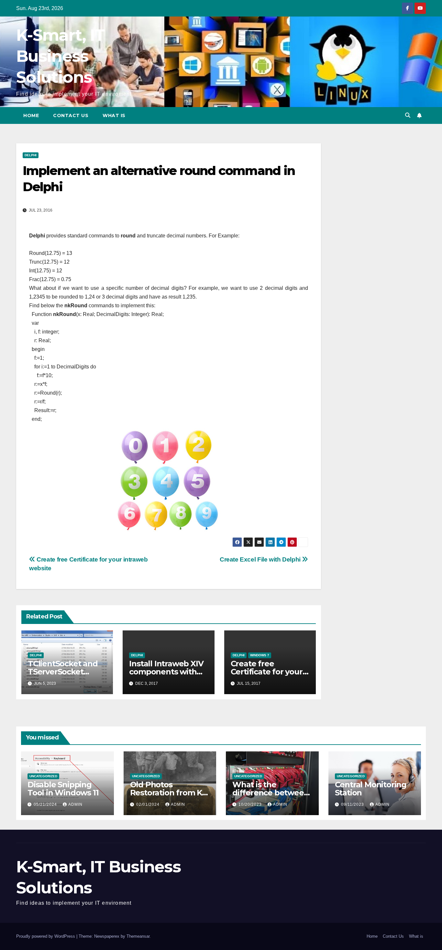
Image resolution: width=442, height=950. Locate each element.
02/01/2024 (148, 804)
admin (75, 804)
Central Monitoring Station (370, 788)
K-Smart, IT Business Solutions (60, 56)
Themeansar (138, 936)
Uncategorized (43, 776)
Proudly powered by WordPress (46, 936)
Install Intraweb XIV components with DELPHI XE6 (166, 671)
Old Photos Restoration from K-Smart (167, 792)
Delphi (31, 155)
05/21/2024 (46, 804)
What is (114, 115)
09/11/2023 (353, 804)
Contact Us (70, 115)
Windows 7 (259, 655)
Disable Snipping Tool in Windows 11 (63, 788)
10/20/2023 (250, 804)
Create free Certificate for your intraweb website (267, 671)
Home (31, 115)
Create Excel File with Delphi (261, 559)
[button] (407, 115)
